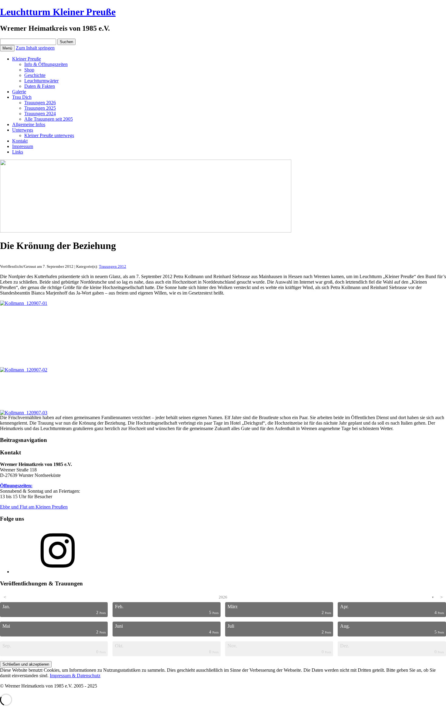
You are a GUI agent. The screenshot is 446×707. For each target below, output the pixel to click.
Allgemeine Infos (28, 124)
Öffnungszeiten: (16, 485)
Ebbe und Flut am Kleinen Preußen (34, 506)
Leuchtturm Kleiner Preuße (58, 11)
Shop (29, 69)
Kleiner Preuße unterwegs (49, 135)
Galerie (19, 91)
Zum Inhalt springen (35, 47)
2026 (223, 597)
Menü (7, 48)
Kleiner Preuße (26, 58)
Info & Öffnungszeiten (46, 64)
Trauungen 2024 (40, 113)
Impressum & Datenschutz (75, 675)
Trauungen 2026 (40, 102)
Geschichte (35, 75)
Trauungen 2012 (112, 266)
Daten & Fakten (39, 86)
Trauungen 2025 (40, 108)
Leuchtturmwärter (41, 80)
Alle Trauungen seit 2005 (48, 119)
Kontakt (20, 140)
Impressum (22, 146)
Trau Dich (22, 97)
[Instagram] (57, 571)
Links (17, 151)
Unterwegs (22, 130)
